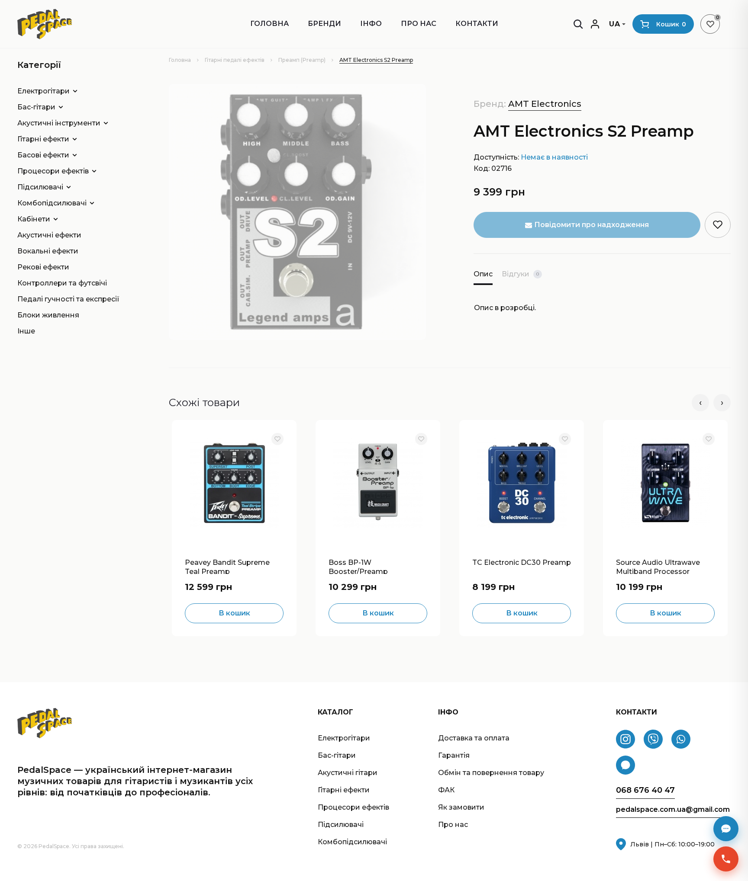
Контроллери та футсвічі (62, 283)
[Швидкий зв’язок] (725, 858)
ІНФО (371, 23)
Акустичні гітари (347, 773)
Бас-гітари (36, 107)
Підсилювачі (40, 187)
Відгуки (520, 274)
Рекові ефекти (43, 267)
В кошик (234, 613)
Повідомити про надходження (591, 225)
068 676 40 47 (645, 790)
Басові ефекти (43, 155)
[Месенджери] (725, 828)
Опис (483, 274)
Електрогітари (43, 91)
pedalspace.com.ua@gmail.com (673, 810)
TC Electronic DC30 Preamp (521, 562)
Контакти (476, 23)
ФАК (446, 790)
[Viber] (653, 739)
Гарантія (454, 755)
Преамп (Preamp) (302, 60)
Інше (26, 331)
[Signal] (625, 765)
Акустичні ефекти (49, 235)
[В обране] (277, 439)
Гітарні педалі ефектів (234, 60)
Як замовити (461, 807)
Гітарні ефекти (43, 139)
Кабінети (33, 219)
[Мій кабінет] (595, 24)
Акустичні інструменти (58, 123)
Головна (269, 23)
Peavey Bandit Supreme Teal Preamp (227, 566)
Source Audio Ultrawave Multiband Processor (658, 566)
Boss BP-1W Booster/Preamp (358, 566)
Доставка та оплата (473, 738)
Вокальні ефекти (47, 251)
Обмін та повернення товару (491, 773)
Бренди (324, 23)
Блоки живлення (48, 315)
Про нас (418, 23)
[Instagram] (625, 739)
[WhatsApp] (680, 739)
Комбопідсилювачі (52, 203)
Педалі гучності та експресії (68, 299)
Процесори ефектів (53, 171)
